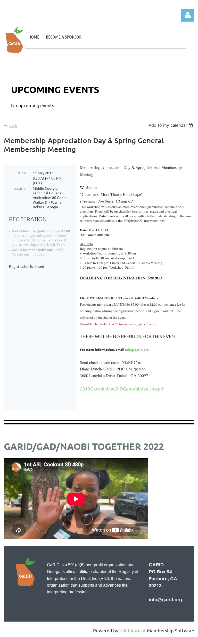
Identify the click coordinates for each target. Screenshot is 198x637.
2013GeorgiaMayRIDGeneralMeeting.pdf (122, 388)
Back (13, 125)
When (23, 172)
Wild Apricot (132, 630)
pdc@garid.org (137, 349)
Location (20, 188)
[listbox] (171, 125)
